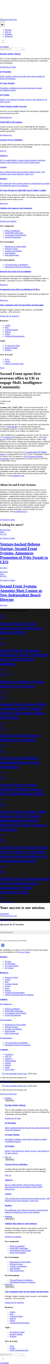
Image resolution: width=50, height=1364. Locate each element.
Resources (9, 36)
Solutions (8, 34)
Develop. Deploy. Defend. (10, 54)
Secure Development (13, 237)
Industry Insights (11, 348)
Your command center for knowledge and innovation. (22, 305)
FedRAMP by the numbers (11, 122)
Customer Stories (11, 330)
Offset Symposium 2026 (14, 364)
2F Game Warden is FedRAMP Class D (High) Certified (23, 190)
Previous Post (5, 530)
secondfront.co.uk (17, 476)
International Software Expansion (17, 267)
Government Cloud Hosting (15, 235)
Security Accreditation (13, 251)
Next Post (4, 572)
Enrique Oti (8, 437)
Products (8, 30)
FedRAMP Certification (14, 233)
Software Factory (11, 249)
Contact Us (9, 1054)
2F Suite (8, 961)
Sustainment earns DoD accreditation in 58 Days (20, 289)
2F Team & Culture (12, 346)
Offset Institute (10, 1061)
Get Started (4, 47)
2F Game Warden (11, 966)
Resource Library (11, 977)
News (7, 359)
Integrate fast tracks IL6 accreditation (15, 271)
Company (4, 1050)
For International (6, 1038)
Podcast (8, 332)
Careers (8, 1063)
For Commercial (6, 1004)
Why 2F (8, 32)
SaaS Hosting (10, 253)
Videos (7, 334)
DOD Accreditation (12, 231)
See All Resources (7, 902)
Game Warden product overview (13, 106)
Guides (7, 325)
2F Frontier (9, 968)
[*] (25, 929)
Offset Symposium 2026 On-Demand (19, 995)
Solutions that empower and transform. (16, 208)
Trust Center (9, 1069)
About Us (8, 1059)
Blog (7, 328)
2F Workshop (10, 964)
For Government (6, 1020)
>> (3, 945)
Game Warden (12, 427)
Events (7, 361)
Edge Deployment (12, 255)
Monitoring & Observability (15, 247)
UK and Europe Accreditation (16, 265)
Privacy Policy (24, 952)
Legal (7, 1067)
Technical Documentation (15, 336)
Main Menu (10, 1100)
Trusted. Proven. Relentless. (11, 140)
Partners (8, 1065)
